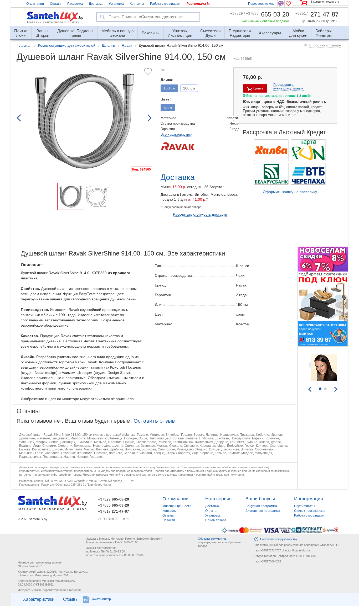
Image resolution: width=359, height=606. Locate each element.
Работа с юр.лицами (165, 4)
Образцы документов (212, 538)
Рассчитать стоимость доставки (200, 214)
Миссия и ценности (176, 506)
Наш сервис (218, 498)
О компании (35, 4)
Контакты (137, 4)
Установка (116, 4)
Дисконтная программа (262, 511)
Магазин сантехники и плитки (53, 22)
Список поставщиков (309, 511)
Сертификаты (304, 506)
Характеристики (38, 599)
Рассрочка (75, 4)
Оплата (55, 4)
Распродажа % (198, 4)
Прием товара (216, 520)
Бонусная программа (261, 506)
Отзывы (71, 599)
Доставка (95, 4)
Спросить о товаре (325, 45)
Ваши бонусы (260, 498)
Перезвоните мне (261, 4)
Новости (168, 520)
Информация (308, 498)
